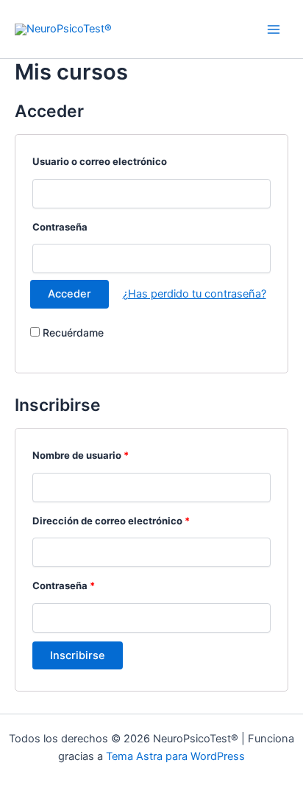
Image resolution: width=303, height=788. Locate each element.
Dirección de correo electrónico (111, 521)
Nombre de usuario (80, 455)
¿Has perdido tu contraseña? (194, 293)
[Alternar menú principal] (273, 28)
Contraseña (60, 227)
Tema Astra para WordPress (175, 756)
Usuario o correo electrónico (99, 161)
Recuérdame (72, 332)
